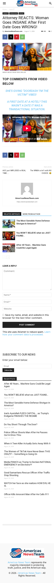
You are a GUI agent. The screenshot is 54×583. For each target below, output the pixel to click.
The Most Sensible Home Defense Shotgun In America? (27, 404)
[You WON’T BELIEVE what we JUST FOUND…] (9, 235)
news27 (12, 9)
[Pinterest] (16, 36)
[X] (10, 36)
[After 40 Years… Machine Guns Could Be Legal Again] (9, 248)
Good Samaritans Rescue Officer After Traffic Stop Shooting (27, 474)
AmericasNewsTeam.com (13, 31)
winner (21, 13)
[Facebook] (5, 36)
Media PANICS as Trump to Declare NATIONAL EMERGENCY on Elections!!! (27, 463)
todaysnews (13, 13)
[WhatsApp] (22, 36)
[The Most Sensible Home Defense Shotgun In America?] (9, 223)
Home (5, 9)
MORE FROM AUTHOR (31, 214)
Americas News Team (19, 562)
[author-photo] (27, 194)
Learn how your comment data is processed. (26, 333)
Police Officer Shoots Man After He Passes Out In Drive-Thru (25, 433)
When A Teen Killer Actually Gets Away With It (27, 443)
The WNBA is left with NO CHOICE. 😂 (40, 171)
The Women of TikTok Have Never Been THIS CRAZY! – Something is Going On (27, 452)
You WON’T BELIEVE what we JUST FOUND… (26, 394)
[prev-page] (4, 257)
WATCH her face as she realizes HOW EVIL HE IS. (27, 484)
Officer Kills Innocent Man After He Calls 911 (26, 494)
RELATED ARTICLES (12, 214)
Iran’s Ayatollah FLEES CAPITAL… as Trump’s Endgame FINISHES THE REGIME (26, 414)
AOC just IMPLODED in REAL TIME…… (14, 171)
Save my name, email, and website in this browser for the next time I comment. (26, 316)
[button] (4, 3)
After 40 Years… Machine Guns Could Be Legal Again (27, 385)
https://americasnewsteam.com (27, 202)
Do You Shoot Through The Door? (20, 424)
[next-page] (8, 257)
